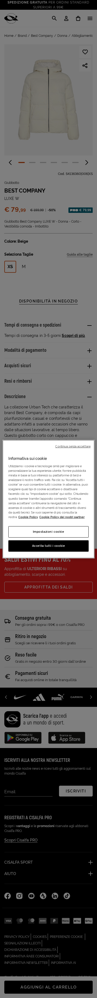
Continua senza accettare (73, 446)
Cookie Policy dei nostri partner (62, 517)
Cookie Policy (28, 517)
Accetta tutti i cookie (48, 546)
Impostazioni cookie (48, 532)
